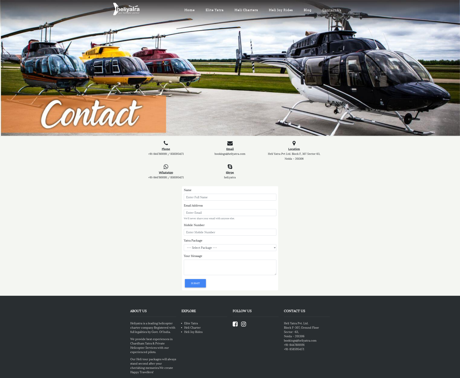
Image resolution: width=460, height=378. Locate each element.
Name (188, 190)
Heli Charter (192, 327)
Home (189, 10)
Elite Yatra (215, 10)
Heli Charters (246, 10)
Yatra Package (193, 240)
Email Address (193, 205)
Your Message (193, 256)
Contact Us (331, 10)
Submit (195, 283)
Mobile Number (194, 225)
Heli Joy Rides (281, 10)
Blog (308, 10)
